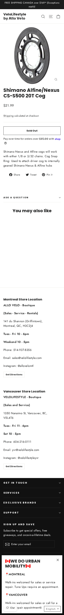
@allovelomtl (26, 366)
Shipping (8, 115)
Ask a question (16, 197)
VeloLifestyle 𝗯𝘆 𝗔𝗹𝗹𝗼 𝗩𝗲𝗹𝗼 (14, 16)
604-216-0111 (22, 442)
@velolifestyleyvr (28, 458)
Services (11, 492)
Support (11, 512)
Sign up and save (19, 524)
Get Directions (14, 374)
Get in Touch (15, 482)
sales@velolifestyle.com (27, 358)
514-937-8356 (22, 350)
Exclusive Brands (19, 502)
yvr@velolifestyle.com (25, 450)
